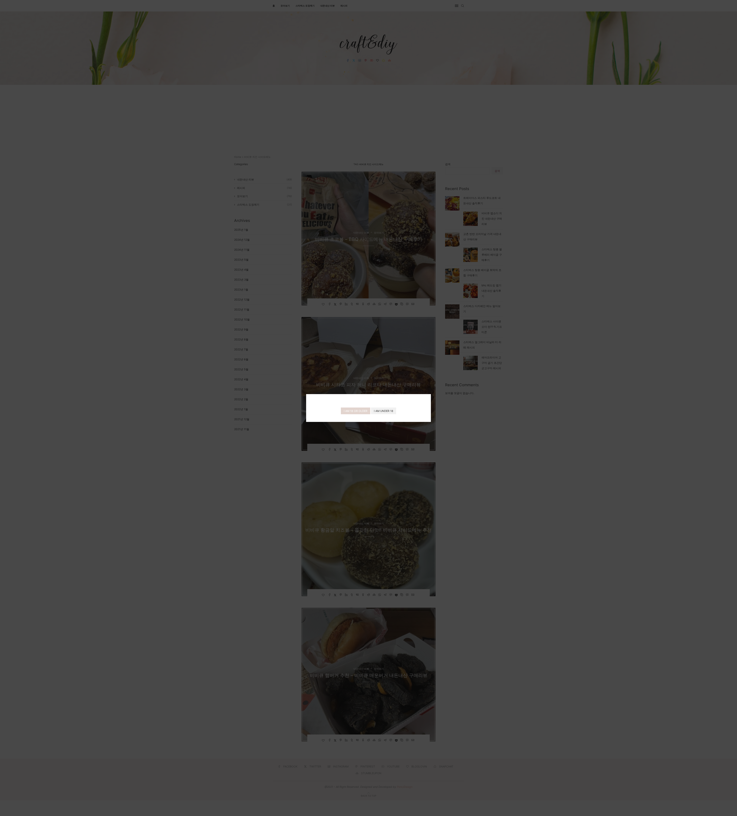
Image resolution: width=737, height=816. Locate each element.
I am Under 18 (383, 411)
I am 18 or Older (355, 411)
